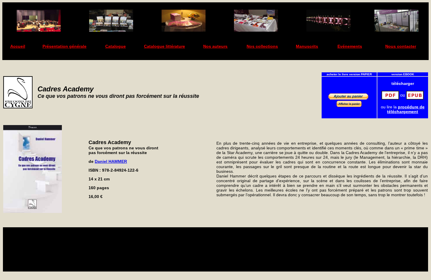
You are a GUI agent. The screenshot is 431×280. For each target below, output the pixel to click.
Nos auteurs (215, 46)
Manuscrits (307, 46)
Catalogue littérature (164, 46)
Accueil (17, 46)
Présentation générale (64, 46)
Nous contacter (400, 46)
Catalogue (115, 46)
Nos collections (262, 46)
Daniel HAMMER (111, 161)
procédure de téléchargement (406, 109)
